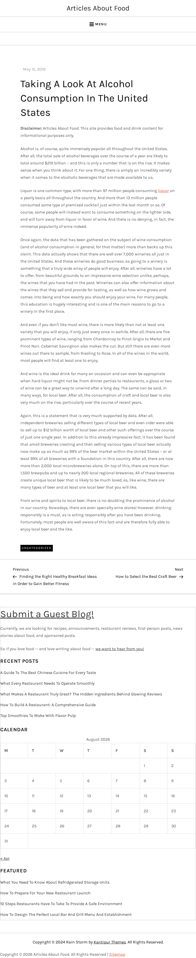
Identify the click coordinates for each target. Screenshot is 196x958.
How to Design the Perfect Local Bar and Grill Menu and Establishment (66, 914)
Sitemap (117, 954)
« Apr (5, 858)
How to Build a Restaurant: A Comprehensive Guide (48, 704)
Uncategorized (37, 548)
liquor (163, 190)
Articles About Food (98, 8)
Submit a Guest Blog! (47, 614)
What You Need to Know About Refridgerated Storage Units (54, 882)
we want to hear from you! (119, 648)
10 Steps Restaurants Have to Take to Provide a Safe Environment (61, 903)
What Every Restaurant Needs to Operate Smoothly (47, 683)
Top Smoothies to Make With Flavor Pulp (38, 715)
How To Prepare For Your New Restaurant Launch (45, 893)
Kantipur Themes (110, 942)
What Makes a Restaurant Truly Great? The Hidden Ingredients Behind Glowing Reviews (81, 694)
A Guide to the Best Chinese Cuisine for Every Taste (48, 672)
